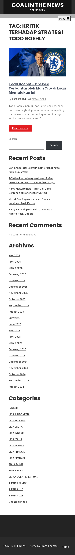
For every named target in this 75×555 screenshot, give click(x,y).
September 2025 (19, 305)
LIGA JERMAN (16, 445)
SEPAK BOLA (39, 99)
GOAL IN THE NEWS (38, 5)
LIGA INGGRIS (16, 433)
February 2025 (17, 349)
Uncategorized (18, 502)
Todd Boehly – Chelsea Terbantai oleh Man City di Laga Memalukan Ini (37, 88)
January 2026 (17, 280)
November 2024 (18, 368)
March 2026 (15, 268)
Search (13, 139)
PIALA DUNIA (16, 464)
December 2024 (18, 362)
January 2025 (17, 355)
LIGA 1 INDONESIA (19, 414)
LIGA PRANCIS (17, 452)
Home (65, 547)
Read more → (20, 128)
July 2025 (14, 318)
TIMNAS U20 (16, 489)
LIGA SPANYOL (17, 458)
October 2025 (17, 299)
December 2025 (18, 286)
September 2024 (19, 380)
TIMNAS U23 (16, 495)
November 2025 (18, 293)
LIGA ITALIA (15, 439)
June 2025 (15, 324)
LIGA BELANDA (17, 420)
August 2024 (16, 387)
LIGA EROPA (15, 427)
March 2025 (15, 343)
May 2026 (14, 255)
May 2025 (14, 330)
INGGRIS (13, 408)
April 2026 (15, 261)
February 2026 (17, 274)
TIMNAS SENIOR (18, 483)
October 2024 (17, 374)
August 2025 (16, 311)
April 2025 (15, 336)
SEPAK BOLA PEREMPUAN (23, 477)
